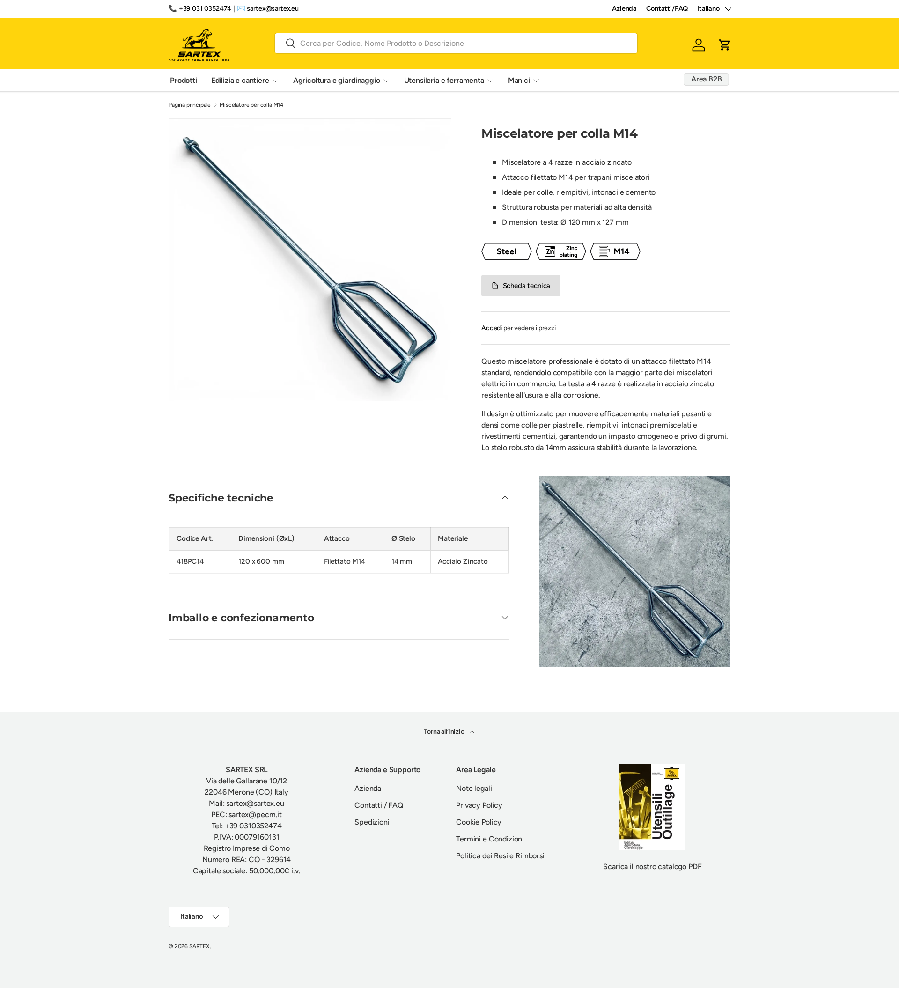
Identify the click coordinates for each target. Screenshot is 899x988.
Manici (519, 79)
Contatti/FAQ (667, 8)
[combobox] (456, 43)
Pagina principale (190, 105)
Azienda (624, 8)
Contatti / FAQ (379, 805)
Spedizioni (371, 822)
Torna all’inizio (444, 732)
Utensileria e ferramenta (444, 79)
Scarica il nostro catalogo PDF (652, 866)
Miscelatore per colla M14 (251, 105)
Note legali (474, 788)
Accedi (491, 328)
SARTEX (199, 946)
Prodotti (183, 79)
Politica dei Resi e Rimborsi (500, 855)
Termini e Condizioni (490, 838)
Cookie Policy (478, 822)
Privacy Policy (479, 805)
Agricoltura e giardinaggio (336, 79)
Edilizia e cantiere (240, 79)
